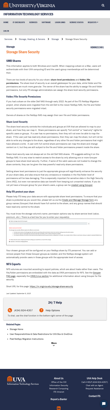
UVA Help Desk (94, 378)
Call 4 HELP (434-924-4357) (94, 382)
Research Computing (58, 388)
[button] (93, 22)
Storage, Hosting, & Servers (32, 39)
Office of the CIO (58, 382)
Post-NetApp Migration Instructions (26, 338)
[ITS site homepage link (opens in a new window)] (23, 381)
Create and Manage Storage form (78, 199)
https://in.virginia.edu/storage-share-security (51, 286)
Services (8, 39)
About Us (58, 378)
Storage (55, 39)
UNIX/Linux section (39, 276)
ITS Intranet (58, 391)
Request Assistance (95, 388)
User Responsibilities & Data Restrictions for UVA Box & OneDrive (41, 334)
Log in (6, 30)
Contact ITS (94, 396)
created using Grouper (82, 185)
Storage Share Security (76, 39)
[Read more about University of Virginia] (41, 5)
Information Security (59, 385)
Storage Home (16, 329)
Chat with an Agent (94, 385)
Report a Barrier (59, 399)
